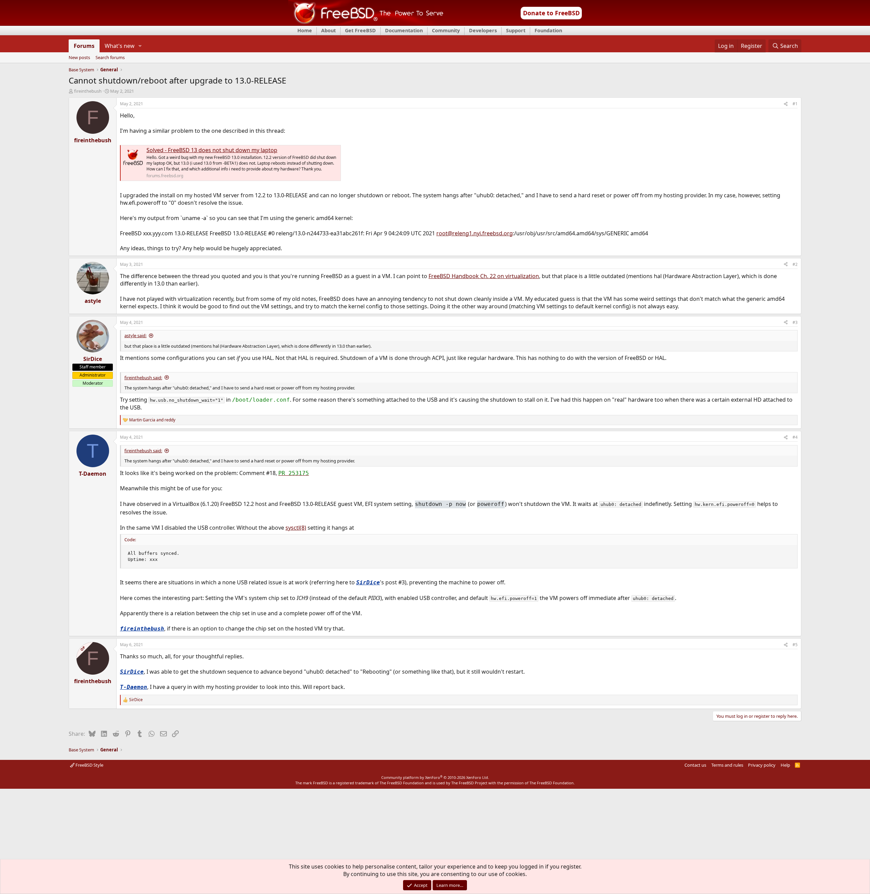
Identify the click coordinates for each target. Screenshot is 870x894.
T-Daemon (133, 687)
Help (785, 765)
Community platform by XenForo (435, 777)
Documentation (404, 30)
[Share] (785, 104)
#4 (795, 437)
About (328, 30)
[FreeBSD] (365, 23)
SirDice (368, 582)
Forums (84, 46)
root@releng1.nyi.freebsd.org (474, 233)
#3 (795, 322)
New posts (79, 58)
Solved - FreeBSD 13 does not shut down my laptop (211, 150)
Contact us (695, 765)
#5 (795, 644)
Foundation (548, 30)
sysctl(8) (295, 527)
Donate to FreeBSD (551, 13)
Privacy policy (762, 765)
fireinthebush (88, 91)
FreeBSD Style (88, 765)
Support (515, 30)
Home (304, 30)
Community (446, 30)
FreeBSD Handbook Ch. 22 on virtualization (484, 276)
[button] (140, 45)
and (152, 420)
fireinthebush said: (143, 378)
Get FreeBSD (360, 30)
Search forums (110, 58)
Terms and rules (727, 765)
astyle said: (135, 335)
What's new (120, 46)
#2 (795, 264)
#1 (795, 104)
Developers (483, 30)
